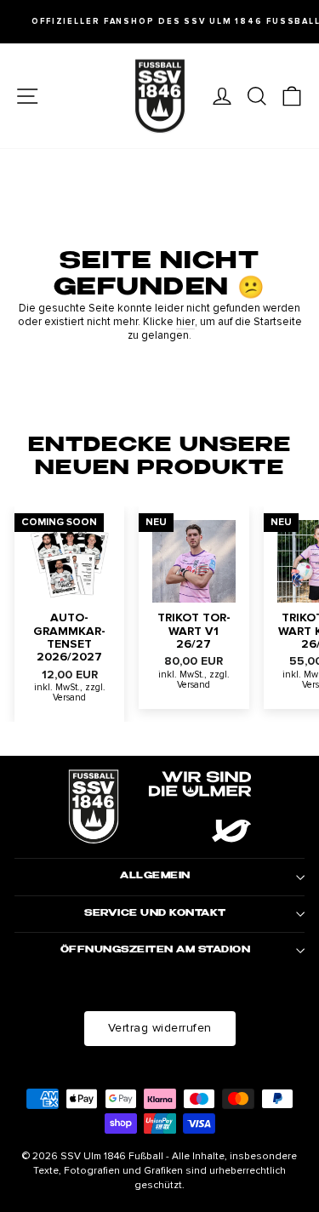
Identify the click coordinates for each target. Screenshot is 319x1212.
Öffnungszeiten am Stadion (155, 950)
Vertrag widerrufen (160, 1027)
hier (185, 322)
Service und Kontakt (155, 913)
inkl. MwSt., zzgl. (69, 688)
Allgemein (155, 876)
